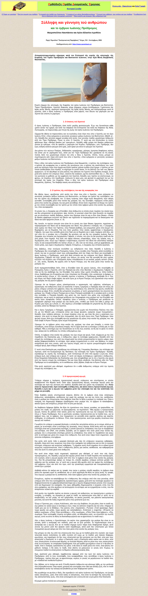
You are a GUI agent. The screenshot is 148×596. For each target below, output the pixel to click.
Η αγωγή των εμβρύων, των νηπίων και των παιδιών (114, 14)
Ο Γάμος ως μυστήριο (9, 14)
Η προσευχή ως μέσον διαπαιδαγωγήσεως (80, 14)
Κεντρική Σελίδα (74, 9)
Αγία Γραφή (140, 6)
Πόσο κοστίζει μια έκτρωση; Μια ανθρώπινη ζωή (90, 16)
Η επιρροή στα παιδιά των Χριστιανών (52, 14)
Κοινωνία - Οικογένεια (122, 6)
